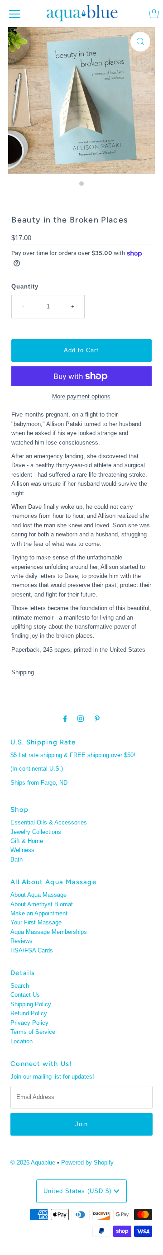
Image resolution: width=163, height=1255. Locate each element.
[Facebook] (65, 718)
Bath (16, 859)
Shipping (22, 672)
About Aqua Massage (38, 894)
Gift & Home (26, 841)
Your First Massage (36, 922)
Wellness (22, 850)
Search (19, 985)
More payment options (81, 396)
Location (21, 1041)
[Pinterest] (97, 718)
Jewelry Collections (35, 832)
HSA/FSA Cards (31, 950)
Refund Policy (28, 1013)
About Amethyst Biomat (41, 904)
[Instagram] (80, 718)
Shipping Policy (30, 1004)
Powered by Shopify (87, 1162)
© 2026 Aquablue (32, 1162)
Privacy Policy (29, 1022)
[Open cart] (154, 13)
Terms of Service (32, 1031)
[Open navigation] (14, 13)
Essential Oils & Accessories (48, 822)
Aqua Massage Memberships (48, 931)
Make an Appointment (38, 913)
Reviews (21, 941)
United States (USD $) (78, 1191)
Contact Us (25, 994)
